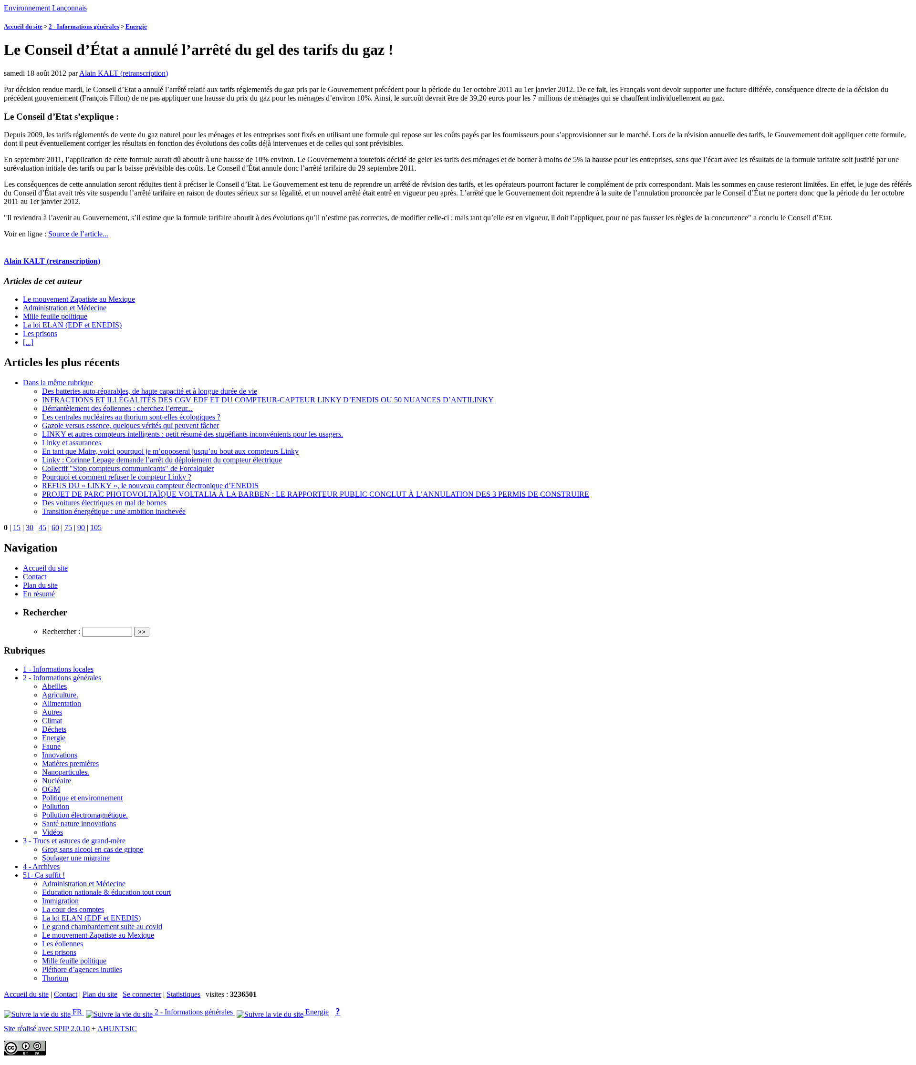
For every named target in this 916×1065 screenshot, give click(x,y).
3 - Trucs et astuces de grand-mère (74, 841)
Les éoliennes (62, 944)
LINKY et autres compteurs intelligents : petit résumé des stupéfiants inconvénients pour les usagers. (192, 434)
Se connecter (142, 994)
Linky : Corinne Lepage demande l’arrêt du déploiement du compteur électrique (162, 460)
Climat (52, 721)
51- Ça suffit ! (44, 875)
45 (42, 527)
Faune (51, 746)
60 (55, 527)
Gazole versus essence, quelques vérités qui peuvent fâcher (130, 425)
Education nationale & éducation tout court (106, 892)
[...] (28, 342)
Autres (52, 712)
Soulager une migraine (76, 858)
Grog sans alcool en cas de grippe (92, 849)
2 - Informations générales (84, 26)
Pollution (55, 806)
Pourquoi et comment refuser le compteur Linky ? (116, 477)
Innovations (59, 755)
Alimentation (61, 703)
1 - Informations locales (58, 669)
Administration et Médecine (64, 308)
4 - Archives (41, 866)
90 (81, 527)
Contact (34, 577)
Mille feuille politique (55, 316)
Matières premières (70, 763)
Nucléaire (56, 781)
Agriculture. (60, 695)
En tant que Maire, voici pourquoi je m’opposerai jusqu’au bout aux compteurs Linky (170, 451)
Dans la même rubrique (58, 383)
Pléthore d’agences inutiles (82, 969)
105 (96, 527)
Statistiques (183, 994)
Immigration (60, 901)
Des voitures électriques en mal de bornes (104, 503)
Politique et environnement (82, 798)
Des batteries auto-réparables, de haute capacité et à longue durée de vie (149, 391)
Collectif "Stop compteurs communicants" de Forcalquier (128, 468)
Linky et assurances (71, 443)
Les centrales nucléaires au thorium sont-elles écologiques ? (131, 417)
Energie (136, 26)
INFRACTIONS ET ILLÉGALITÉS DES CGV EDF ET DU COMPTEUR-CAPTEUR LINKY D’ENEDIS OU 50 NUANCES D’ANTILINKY (268, 400)
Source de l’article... (78, 234)
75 (68, 527)
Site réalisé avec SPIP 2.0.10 (47, 1028)
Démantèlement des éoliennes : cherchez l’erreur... (117, 408)
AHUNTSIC (117, 1028)
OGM (51, 789)
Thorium (55, 978)
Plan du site (40, 585)
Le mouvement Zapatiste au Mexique (79, 299)
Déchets (54, 729)
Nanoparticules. (65, 772)
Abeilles (54, 686)
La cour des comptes (73, 909)
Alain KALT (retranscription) (123, 73)
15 (17, 527)
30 (29, 527)
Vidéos (52, 832)
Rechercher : (61, 631)
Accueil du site (23, 26)
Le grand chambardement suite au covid (102, 926)
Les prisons (40, 333)
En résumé (39, 594)
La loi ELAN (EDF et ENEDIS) (72, 325)
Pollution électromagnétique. (85, 815)
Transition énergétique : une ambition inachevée (114, 511)
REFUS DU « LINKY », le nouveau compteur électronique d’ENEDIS (150, 485)
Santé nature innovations (79, 823)
